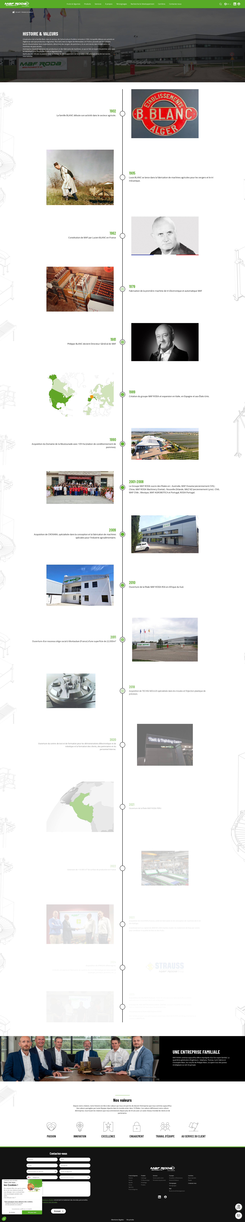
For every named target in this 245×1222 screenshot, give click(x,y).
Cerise (130, 1185)
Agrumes (131, 1187)
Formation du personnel (159, 1180)
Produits (87, 4)
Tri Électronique (145, 1180)
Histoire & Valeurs (174, 1180)
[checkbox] (58, 1201)
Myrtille (131, 1182)
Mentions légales (47, 1200)
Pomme (131, 1178)
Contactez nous (175, 4)
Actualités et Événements (176, 1178)
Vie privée (130, 1220)
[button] (29, 1177)
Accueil (18, 12)
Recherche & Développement (142, 4)
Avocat (130, 1180)
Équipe (190, 1180)
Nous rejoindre (192, 1178)
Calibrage (143, 1178)
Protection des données (49, 1202)
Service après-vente (158, 1178)
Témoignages (121, 4)
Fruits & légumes (73, 4)
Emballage (144, 1182)
